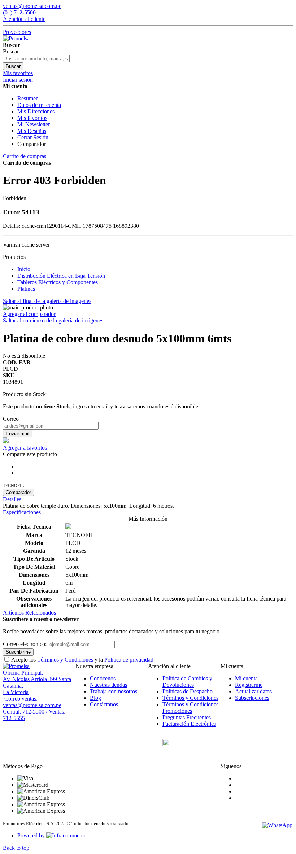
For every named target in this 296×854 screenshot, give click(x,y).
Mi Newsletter (33, 124)
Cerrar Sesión (32, 137)
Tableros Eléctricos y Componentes (57, 282)
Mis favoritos (32, 118)
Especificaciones (22, 512)
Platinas (26, 289)
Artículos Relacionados (29, 613)
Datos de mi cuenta (39, 105)
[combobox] (36, 58)
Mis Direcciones (36, 111)
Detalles (12, 499)
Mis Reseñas (31, 131)
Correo (11, 419)
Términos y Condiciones (65, 659)
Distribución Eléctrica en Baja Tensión (61, 276)
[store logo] (16, 38)
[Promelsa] (16, 666)
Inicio (23, 269)
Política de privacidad (128, 659)
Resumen (28, 98)
